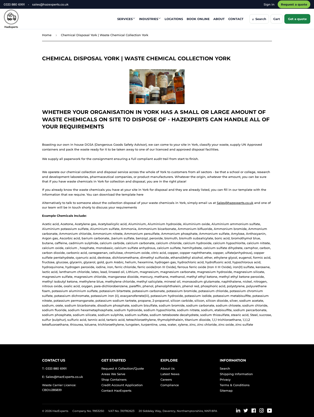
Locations (174, 19)
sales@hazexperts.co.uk (50, 4)
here (140, 194)
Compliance (169, 385)
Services (125, 19)
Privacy (225, 379)
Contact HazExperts (116, 390)
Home (46, 35)
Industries (148, 19)
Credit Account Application (122, 385)
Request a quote (294, 4)
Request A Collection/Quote (122, 368)
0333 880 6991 (14, 4)
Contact (235, 19)
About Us (167, 368)
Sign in (269, 4)
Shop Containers (114, 379)
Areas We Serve (113, 374)
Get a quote (297, 19)
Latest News (170, 374)
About (219, 19)
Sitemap (226, 390)
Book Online (198, 19)
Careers (166, 379)
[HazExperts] (23, 19)
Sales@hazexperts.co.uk (235, 203)
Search (225, 368)
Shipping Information (236, 374)
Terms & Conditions (235, 385)
